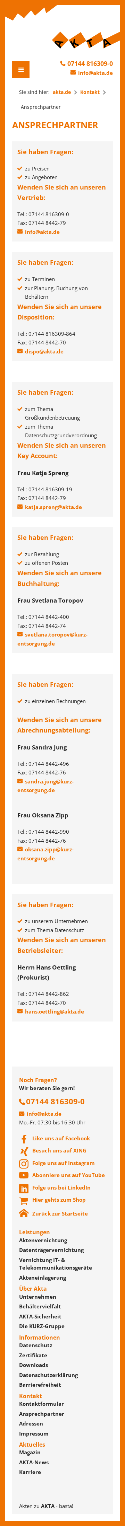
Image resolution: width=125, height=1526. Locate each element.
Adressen (31, 1423)
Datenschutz (35, 1345)
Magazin (30, 1452)
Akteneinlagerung (42, 1277)
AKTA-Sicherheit (40, 1316)
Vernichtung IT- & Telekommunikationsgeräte (55, 1263)
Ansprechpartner (41, 1413)
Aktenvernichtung (43, 1240)
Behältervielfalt (40, 1306)
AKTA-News (34, 1462)
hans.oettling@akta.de (54, 1011)
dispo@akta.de (44, 351)
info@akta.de (95, 72)
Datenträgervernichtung (51, 1249)
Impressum (34, 1433)
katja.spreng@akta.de (53, 506)
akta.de (62, 92)
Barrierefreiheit (40, 1384)
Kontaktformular (41, 1403)
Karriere (30, 1471)
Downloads (33, 1364)
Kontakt (90, 92)
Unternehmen (37, 1296)
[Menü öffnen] (21, 69)
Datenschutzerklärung (48, 1374)
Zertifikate (33, 1355)
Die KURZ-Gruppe (42, 1326)
